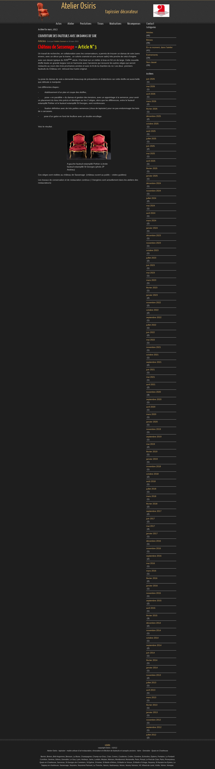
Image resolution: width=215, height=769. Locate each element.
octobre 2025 (152, 123)
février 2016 (151, 578)
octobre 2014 (152, 638)
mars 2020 (151, 414)
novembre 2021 (153, 347)
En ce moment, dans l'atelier (159, 47)
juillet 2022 (151, 325)
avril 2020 (150, 407)
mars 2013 (151, 697)
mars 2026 (151, 101)
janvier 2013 (152, 712)
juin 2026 (150, 79)
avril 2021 (150, 384)
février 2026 (151, 109)
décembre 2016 (153, 541)
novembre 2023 (153, 243)
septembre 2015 (153, 600)
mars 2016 (151, 571)
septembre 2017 (153, 511)
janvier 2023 (152, 295)
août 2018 (151, 481)
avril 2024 (150, 213)
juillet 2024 (151, 198)
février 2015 (151, 615)
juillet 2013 (151, 682)
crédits (107, 745)
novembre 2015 (153, 593)
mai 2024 (150, 205)
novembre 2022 (153, 302)
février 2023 (151, 287)
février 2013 (151, 705)
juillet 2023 (151, 258)
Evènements (152, 55)
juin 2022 (150, 332)
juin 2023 (150, 265)
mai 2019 (150, 444)
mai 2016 (150, 563)
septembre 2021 (153, 362)
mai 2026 (150, 86)
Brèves (149, 40)
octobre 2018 (152, 474)
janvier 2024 (152, 228)
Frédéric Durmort (60, 41)
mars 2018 (151, 496)
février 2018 (151, 503)
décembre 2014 (153, 623)
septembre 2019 (153, 436)
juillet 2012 (151, 734)
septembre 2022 (153, 317)
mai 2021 (150, 377)
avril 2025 (150, 161)
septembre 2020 (153, 399)
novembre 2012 (153, 720)
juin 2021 (150, 369)
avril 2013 (150, 690)
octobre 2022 (152, 310)
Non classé (151, 62)
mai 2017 (150, 526)
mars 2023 (151, 280)
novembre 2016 (153, 548)
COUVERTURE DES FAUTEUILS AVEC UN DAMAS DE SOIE (67, 36)
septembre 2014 (153, 645)
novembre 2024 (153, 191)
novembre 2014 (153, 630)
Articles (42, 41)
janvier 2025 (152, 176)
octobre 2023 (152, 250)
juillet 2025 (151, 138)
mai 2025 (150, 153)
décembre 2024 (153, 183)
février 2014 (151, 660)
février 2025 (151, 168)
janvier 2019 (152, 459)
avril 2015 (150, 608)
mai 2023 (150, 272)
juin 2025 (150, 146)
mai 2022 (150, 340)
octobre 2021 (152, 354)
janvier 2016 (152, 585)
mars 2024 (151, 220)
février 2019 (151, 451)
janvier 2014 (152, 667)
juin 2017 (150, 518)
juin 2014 (150, 653)
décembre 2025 (153, 116)
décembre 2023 (153, 235)
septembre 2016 (153, 556)
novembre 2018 (153, 466)
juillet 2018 (151, 489)
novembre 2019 (153, 429)
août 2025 (151, 131)
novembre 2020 (153, 392)
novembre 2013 (153, 675)
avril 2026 (150, 94)
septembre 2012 (153, 727)
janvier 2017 (152, 533)
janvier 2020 (152, 422)
